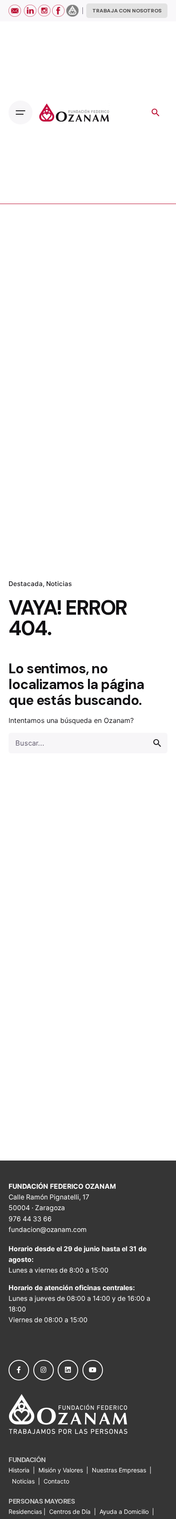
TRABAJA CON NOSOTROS (126, 10)
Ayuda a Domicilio (124, 1511)
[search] (157, 743)
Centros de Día (70, 1511)
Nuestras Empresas (119, 1470)
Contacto (56, 1481)
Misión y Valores (60, 1470)
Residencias (26, 1511)
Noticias (59, 584)
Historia (20, 1470)
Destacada (26, 584)
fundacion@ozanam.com (48, 1230)
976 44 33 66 (30, 1219)
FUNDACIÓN (27, 1459)
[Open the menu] (20, 112)
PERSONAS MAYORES (42, 1501)
